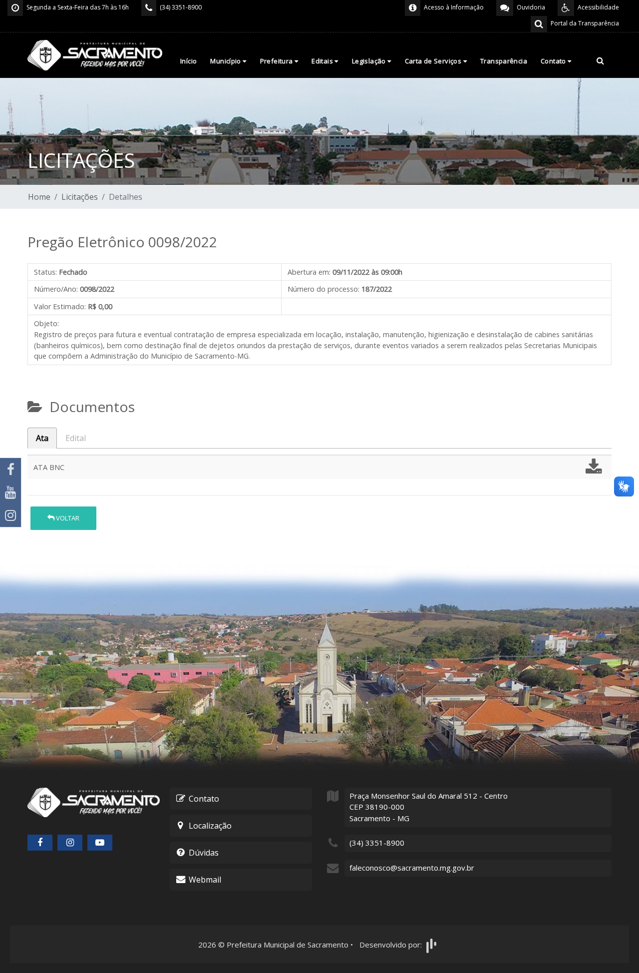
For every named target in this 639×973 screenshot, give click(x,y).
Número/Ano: (56, 289)
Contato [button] (554, 60)
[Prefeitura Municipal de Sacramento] (94, 54)
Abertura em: (309, 272)
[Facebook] (10, 469)
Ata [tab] (42, 438)
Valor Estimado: (60, 306)
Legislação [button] (369, 60)
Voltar (66, 517)
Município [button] (226, 60)
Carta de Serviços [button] (434, 60)
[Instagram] (10, 515)
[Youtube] (10, 492)
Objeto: (46, 323)
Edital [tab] (75, 438)
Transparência (503, 60)
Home (39, 196)
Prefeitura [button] (277, 60)
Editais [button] (323, 60)
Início (188, 60)
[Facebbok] (39, 843)
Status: (45, 272)
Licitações (79, 196)
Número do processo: (323, 289)
